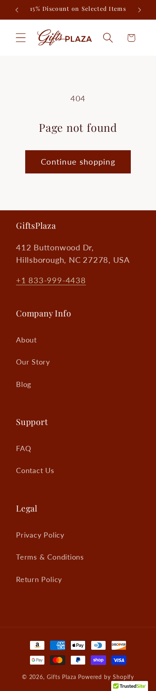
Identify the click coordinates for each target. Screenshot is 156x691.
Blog (23, 384)
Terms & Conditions (50, 556)
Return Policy (39, 579)
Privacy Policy (40, 534)
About (26, 339)
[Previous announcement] (17, 10)
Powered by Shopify (106, 676)
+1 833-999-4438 (51, 280)
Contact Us (35, 470)
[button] (20, 37)
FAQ (23, 448)
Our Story (33, 361)
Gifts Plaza (61, 676)
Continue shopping (78, 161)
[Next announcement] (139, 10)
